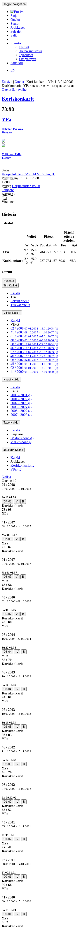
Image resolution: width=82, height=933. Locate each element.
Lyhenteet (26, 55)
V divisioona (21, 442)
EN (12, 70)
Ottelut (15, 19)
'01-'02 (7, 801)
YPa (16, 469)
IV (17, 651)
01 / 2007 (34, 336)
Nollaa (6, 477)
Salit (13, 35)
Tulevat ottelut (20, 305)
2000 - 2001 (20, 395)
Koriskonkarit (22, 465)
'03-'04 (7, 651)
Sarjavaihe (19, 89)
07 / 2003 (34, 352)
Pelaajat (15, 31)
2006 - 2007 (20, 411)
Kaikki (15, 293)
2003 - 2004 (20, 407)
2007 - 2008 (20, 415)
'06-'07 (7, 576)
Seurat (14, 23)
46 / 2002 (34, 356)
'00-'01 (7, 876)
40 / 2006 (34, 340)
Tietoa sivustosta (30, 51)
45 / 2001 (34, 364)
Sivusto (15, 43)
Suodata (8, 281)
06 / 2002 (34, 360)
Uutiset (24, 47)
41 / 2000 (34, 371)
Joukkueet (17, 27)
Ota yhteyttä (27, 59)
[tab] (41, 505)
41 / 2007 (34, 332)
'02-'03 (7, 726)
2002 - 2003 (20, 403)
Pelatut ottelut (19, 301)
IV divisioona (21, 438)
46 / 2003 (34, 348)
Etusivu (7, 82)
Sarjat (14, 15)
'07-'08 (7, 501)
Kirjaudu (16, 63)
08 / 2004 (34, 344)
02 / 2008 (34, 328)
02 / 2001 (34, 368)
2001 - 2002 (20, 399)
